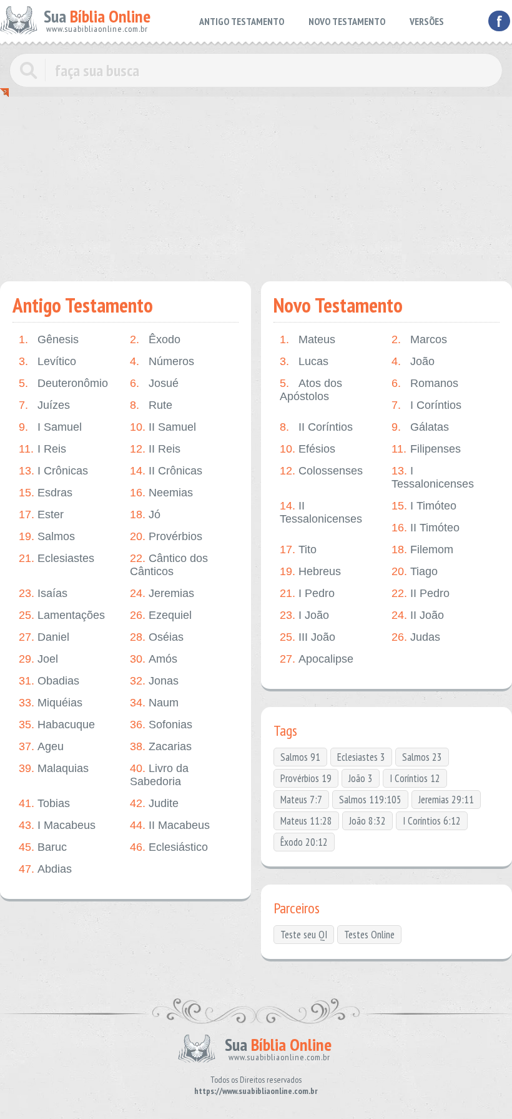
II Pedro (420, 593)
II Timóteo (425, 527)
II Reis (155, 449)
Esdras (45, 492)
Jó (145, 514)
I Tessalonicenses (432, 477)
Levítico (47, 361)
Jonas (154, 681)
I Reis (42, 449)
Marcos (419, 339)
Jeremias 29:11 (446, 799)
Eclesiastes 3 (361, 757)
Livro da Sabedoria (159, 775)
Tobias (44, 803)
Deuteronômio (63, 383)
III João (307, 637)
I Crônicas (53, 470)
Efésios (307, 449)
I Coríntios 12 (415, 778)
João (413, 361)
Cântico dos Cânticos (169, 565)
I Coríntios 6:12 (432, 821)
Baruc (43, 847)
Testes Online (369, 934)
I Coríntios (426, 405)
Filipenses (426, 449)
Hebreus (310, 571)
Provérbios (166, 536)
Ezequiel (161, 615)
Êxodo (155, 339)
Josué (154, 383)
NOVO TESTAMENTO (346, 21)
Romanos (424, 383)
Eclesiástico (169, 847)
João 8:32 (367, 821)
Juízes (44, 405)
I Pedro (307, 593)
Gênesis (49, 339)
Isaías (43, 593)
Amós (153, 659)
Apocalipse (316, 659)
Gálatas (420, 427)
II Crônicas (166, 470)
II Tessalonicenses (321, 512)
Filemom (422, 549)
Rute (151, 405)
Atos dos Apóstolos (311, 390)
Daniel (44, 637)
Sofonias (161, 724)
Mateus (307, 339)
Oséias (157, 637)
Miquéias (50, 702)
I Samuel (50, 427)
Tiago (414, 571)
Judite (154, 803)
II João (417, 615)
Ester (41, 514)
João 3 (360, 778)
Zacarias (161, 746)
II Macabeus (170, 825)
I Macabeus (57, 825)
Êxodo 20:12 (304, 842)
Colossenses (321, 470)
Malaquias (54, 768)
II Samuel (163, 427)
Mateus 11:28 (306, 821)
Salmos (47, 536)
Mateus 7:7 (301, 799)
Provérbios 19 (306, 778)
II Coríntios (316, 427)
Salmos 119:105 (370, 799)
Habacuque (57, 724)
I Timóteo (423, 505)
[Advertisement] (256, 193)
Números (162, 361)
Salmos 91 (300, 757)
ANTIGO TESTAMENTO (241, 21)
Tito (298, 549)
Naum (154, 702)
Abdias (45, 869)
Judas (415, 637)
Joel (38, 659)
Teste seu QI (303, 934)
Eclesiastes (56, 558)
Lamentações (62, 615)
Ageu (41, 746)
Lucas (304, 361)
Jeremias (162, 593)
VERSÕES (427, 21)
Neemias (161, 492)
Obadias (49, 681)
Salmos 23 (422, 757)
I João (304, 615)
